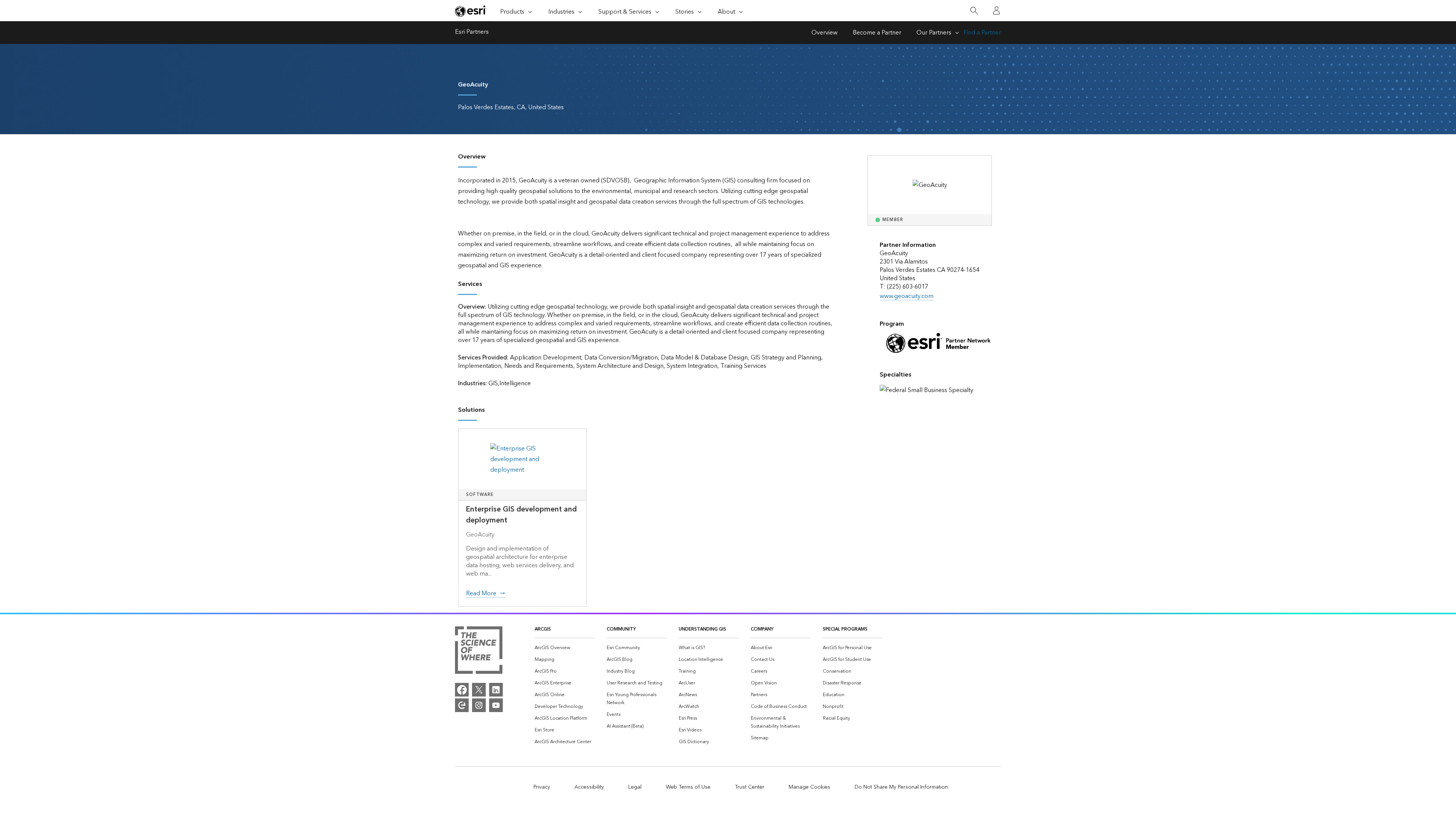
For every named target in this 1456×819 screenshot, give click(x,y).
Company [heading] (762, 629)
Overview (824, 32)
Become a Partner (877, 32)
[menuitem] (565, 648)
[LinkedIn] (496, 690)
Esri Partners (472, 32)
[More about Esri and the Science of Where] (478, 651)
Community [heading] (621, 629)
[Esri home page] (471, 11)
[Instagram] (479, 705)
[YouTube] (496, 705)
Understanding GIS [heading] (702, 629)
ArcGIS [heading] (543, 629)
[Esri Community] (462, 705)
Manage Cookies (809, 787)
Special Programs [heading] (845, 629)
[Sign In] (996, 11)
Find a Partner (982, 32)
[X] (479, 690)
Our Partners (933, 32)
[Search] (973, 10)
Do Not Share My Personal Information (901, 787)
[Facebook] (462, 690)
